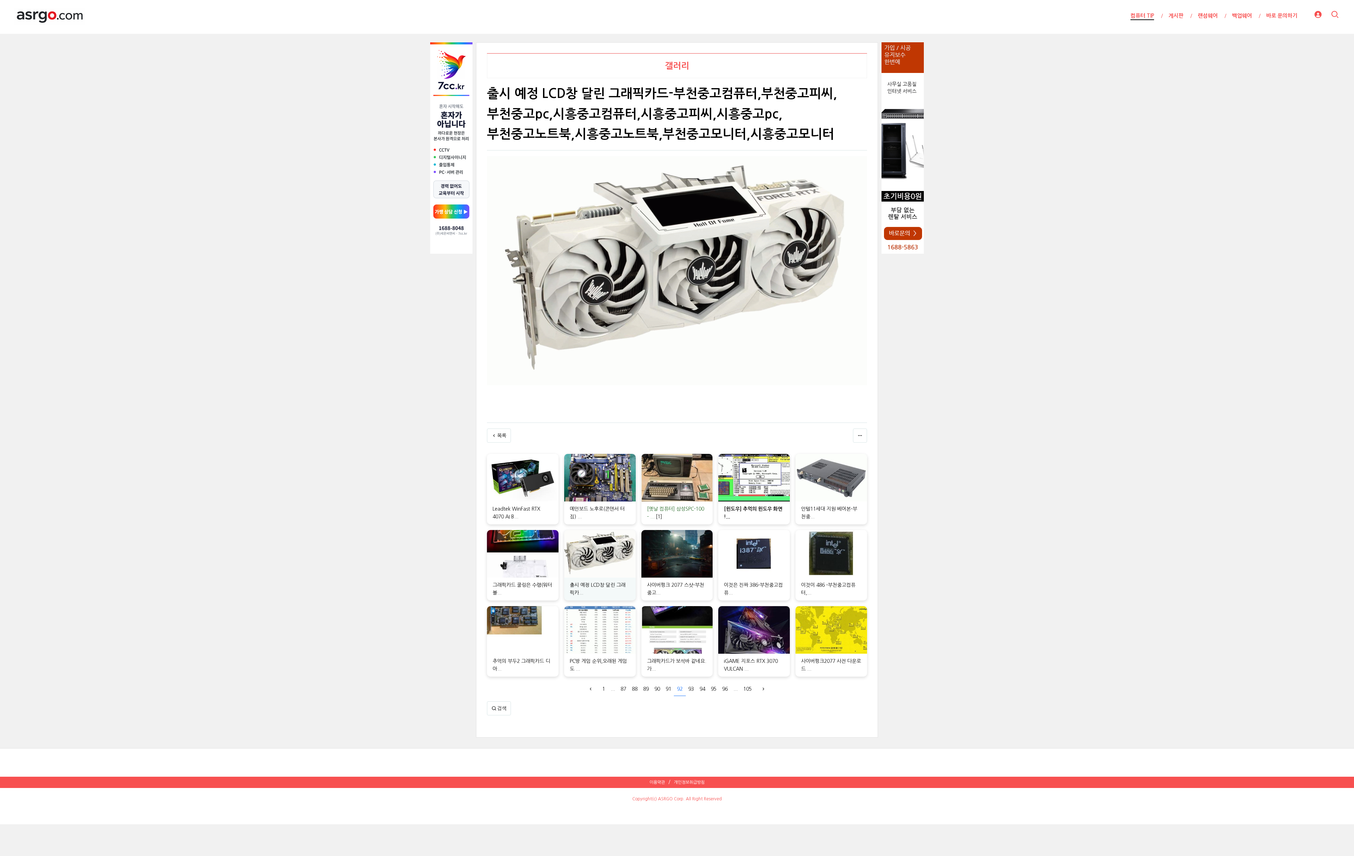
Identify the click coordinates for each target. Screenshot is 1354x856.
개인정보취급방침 (689, 782)
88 (635, 688)
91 (668, 688)
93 (691, 688)
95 (713, 688)
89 (646, 688)
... (613, 688)
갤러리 (677, 66)
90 (657, 688)
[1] (659, 516)
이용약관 (657, 782)
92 (680, 688)
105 (747, 688)
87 (623, 688)
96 (725, 688)
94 (702, 688)
